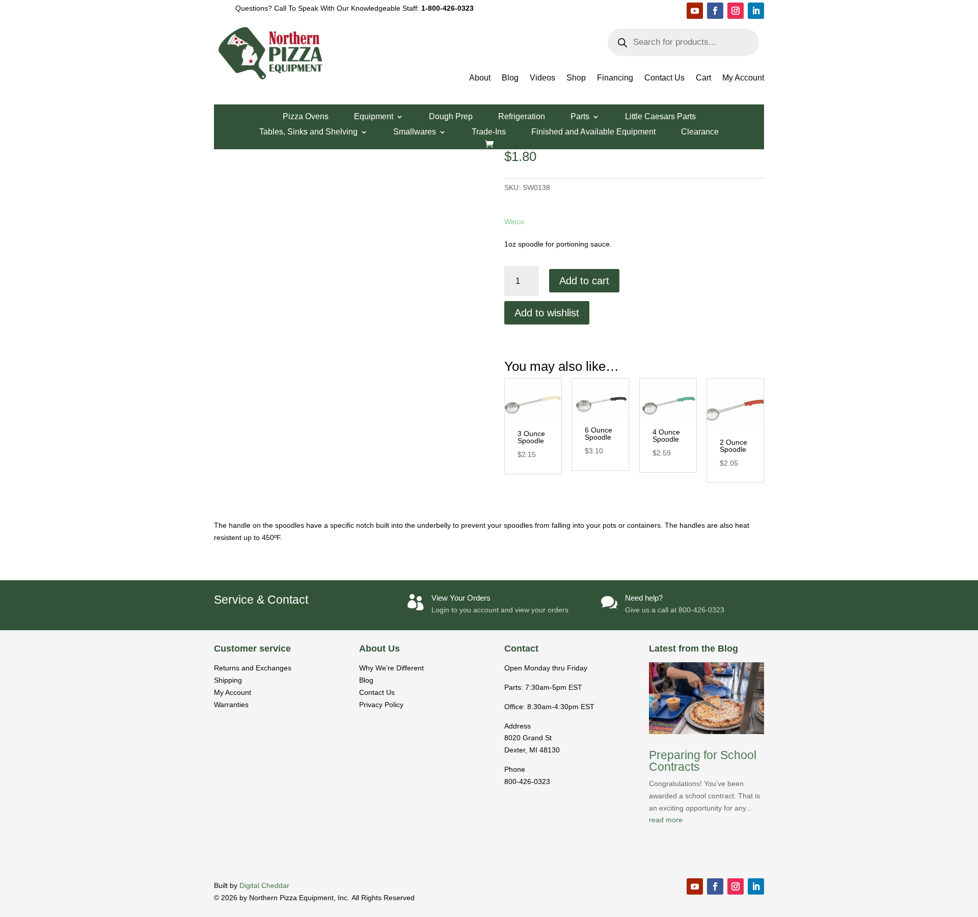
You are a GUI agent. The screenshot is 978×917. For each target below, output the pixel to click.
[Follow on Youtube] (695, 11)
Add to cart (584, 280)
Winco (514, 222)
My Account (743, 78)
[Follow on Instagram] (735, 11)
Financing (615, 78)
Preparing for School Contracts (702, 760)
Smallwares (414, 132)
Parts (579, 117)
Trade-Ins (489, 132)
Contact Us (664, 78)
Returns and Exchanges (252, 668)
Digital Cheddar (264, 885)
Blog (510, 78)
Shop (576, 78)
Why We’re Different (391, 668)
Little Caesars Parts (660, 117)
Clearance (700, 132)
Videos (542, 78)
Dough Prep (451, 117)
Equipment (373, 117)
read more (666, 820)
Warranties (231, 704)
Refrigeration (521, 117)
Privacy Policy (381, 704)
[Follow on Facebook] (715, 11)
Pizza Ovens (306, 117)
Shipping (228, 680)
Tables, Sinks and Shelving (308, 132)
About (480, 78)
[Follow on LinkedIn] (756, 11)
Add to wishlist (546, 312)
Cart (703, 78)
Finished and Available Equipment (593, 132)
